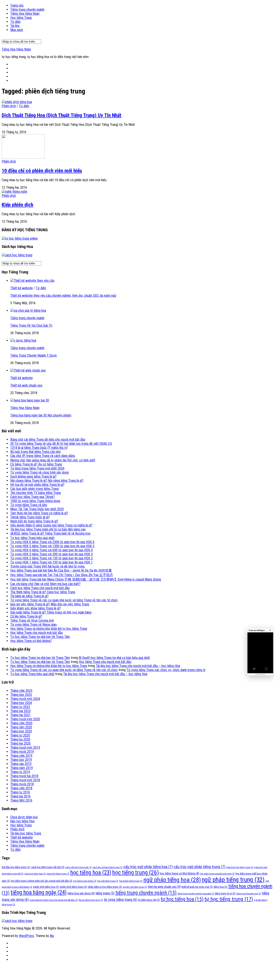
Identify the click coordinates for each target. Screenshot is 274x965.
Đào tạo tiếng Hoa (22, 821)
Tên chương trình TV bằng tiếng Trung (35, 493)
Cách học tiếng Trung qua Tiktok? (32, 497)
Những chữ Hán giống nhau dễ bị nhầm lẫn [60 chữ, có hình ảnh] (52, 460)
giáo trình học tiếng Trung (239, 867)
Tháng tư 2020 (20, 735)
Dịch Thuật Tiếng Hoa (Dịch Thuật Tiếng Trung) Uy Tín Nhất (61, 115)
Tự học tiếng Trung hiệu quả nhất (32, 538)
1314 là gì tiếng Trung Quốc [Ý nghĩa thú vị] (38, 448)
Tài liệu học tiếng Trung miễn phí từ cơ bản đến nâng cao (48, 529)
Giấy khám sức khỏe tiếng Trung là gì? (35, 608)
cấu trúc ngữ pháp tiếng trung (199, 866)
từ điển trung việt (149, 899)
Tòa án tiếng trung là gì (91, 900)
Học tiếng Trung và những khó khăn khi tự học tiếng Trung (48, 629)
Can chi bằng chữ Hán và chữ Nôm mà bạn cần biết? (45, 584)
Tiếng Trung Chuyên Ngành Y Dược (33, 355)
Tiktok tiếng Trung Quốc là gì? (30, 517)
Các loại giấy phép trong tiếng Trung (34, 489)
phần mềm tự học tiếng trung (105, 886)
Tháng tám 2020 (21, 727)
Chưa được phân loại (24, 817)
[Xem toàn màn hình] (266, 668)
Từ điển (15, 22)
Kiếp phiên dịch (17, 205)
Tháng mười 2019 (22, 752)
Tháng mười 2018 (22, 784)
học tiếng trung (135, 872)
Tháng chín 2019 (21, 756)
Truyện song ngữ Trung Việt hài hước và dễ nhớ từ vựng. (47, 566)
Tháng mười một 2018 (25, 780)
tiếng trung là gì (225, 893)
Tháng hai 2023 (20, 711)
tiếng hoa (220, 886)
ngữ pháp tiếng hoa (172, 879)
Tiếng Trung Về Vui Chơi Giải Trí (31, 325)
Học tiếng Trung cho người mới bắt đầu (36, 633)
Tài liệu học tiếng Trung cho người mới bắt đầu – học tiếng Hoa (138, 666)
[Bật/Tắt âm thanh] (254, 668)
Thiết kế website (21, 288)
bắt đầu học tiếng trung (16, 867)
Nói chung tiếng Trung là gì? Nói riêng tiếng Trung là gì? (46, 481)
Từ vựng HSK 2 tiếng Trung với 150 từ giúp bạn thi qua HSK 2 (51, 558)
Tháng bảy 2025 (21, 695)
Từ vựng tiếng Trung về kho (28, 505)
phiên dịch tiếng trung (73, 886)
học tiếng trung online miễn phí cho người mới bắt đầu (41, 880)
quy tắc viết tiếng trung (135, 887)
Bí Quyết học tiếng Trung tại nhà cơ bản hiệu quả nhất (114, 658)
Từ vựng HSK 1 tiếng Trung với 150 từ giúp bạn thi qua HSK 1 (51, 562)
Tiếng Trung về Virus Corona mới (32, 620)
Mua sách (16, 30)
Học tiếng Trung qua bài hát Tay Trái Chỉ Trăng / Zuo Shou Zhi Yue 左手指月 (61, 575)
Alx (52, 936)
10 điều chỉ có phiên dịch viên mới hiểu (42, 171)
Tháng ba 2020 (20, 739)
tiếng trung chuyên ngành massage (195, 893)
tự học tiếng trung (228, 899)
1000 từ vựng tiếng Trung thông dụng (35, 501)
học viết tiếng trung (107, 881)
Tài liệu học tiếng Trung (25, 833)
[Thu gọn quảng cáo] (270, 630)
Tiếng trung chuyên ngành (27, 9)
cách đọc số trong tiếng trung (107, 867)
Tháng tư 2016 (20, 792)
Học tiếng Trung (21, 18)
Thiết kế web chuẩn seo (26, 385)
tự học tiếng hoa (182, 899)
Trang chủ (17, 5)
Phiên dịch (9, 106)
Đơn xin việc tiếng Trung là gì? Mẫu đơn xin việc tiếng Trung (49, 604)
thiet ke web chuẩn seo (164, 887)
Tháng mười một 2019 (25, 748)
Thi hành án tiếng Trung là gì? (29, 596)
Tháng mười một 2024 (25, 699)
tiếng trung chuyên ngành (146, 893)
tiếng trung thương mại (248, 893)
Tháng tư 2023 (20, 707)
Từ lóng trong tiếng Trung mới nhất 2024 (37, 468)
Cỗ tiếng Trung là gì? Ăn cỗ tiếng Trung (36, 464)
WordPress (26, 936)
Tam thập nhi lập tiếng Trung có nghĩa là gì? (39, 513)
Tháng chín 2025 (21, 691)
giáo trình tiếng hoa (35, 873)
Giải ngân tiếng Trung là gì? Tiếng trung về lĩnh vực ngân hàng (50, 612)
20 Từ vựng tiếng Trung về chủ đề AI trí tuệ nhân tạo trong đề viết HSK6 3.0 (61, 444)
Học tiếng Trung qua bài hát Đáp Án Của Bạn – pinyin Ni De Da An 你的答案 (61, 570)
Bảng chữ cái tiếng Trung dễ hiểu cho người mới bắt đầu (47, 439)
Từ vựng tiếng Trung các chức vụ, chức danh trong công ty (166, 670)
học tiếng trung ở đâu (84, 881)
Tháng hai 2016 (20, 796)
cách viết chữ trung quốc (78, 867)
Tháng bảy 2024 (21, 703)
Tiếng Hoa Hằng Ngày (25, 14)
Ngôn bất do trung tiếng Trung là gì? (34, 521)
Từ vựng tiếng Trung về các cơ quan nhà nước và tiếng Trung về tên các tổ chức (64, 600)
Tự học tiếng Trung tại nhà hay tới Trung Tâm (40, 637)
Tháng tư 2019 (20, 772)
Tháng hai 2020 (20, 743)
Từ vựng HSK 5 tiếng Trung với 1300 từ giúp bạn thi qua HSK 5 (52, 546)
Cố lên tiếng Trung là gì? (26, 616)
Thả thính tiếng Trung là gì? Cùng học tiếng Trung (42, 592)
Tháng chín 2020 (21, 723)
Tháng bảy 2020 (21, 731)
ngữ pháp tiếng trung (233, 879)
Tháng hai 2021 (20, 715)
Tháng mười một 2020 (25, 719)
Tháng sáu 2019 (20, 764)
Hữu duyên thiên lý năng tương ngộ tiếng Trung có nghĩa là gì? (51, 525)
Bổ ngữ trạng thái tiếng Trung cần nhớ (35, 452)
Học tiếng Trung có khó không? (31, 641)
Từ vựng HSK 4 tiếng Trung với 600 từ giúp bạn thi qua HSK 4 (51, 550)
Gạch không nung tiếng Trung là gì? (33, 476)
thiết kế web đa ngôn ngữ (197, 886)
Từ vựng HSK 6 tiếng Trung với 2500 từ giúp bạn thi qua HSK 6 (52, 542)
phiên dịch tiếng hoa (46, 886)
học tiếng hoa (90, 872)
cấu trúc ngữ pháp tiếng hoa (148, 866)
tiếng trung (105, 893)
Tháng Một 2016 (21, 800)
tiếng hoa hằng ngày (38, 892)
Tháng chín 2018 (21, 788)
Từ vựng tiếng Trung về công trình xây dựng (39, 472)
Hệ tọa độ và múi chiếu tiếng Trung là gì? (37, 485)
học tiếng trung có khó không (179, 873)
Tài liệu (14, 26)
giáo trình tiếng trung (57, 873)
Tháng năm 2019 (21, 768)
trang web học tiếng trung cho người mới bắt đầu (54, 900)
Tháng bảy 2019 (21, 760)
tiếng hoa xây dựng (81, 893)
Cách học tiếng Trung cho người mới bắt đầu (40, 588)
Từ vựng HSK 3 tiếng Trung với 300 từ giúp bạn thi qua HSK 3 (51, 554)
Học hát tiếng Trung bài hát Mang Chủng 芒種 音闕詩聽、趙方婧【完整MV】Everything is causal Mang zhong (85, 579)
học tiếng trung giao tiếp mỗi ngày (217, 873)
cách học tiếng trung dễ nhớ (47, 867)
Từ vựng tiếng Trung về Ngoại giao (33, 625)
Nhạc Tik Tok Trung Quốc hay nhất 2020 (37, 509)
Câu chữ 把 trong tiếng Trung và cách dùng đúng (42, 456)
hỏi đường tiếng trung (131, 881)
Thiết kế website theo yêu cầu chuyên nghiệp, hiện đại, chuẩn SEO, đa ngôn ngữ (63, 296)
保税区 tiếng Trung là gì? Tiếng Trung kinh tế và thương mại (50, 533)
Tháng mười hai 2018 (24, 776)
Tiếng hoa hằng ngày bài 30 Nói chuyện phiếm (40, 415)
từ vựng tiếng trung (120, 899)
